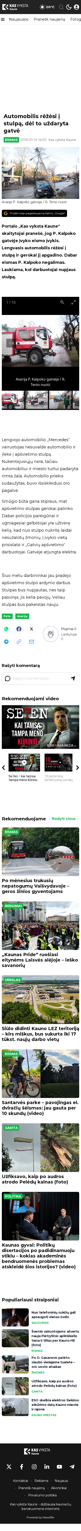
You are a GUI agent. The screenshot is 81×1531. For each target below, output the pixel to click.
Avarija (22, 616)
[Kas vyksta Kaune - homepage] (19, 7)
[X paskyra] (9, 1466)
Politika (13, 1196)
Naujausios (18, 19)
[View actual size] (62, 302)
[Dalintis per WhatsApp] (6, 628)
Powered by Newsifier (40, 1517)
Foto (7, 616)
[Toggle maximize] (73, 302)
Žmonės (38, 1372)
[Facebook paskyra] (21, 1466)
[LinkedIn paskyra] (47, 1466)
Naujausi (61, 1481)
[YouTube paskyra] (59, 1466)
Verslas (12, 980)
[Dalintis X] (31, 628)
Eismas (11, 140)
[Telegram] (6, 641)
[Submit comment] (73, 678)
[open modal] (76, 7)
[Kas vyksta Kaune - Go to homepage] (40, 1451)
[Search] (61, 7)
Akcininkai (59, 1488)
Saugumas (40, 1322)
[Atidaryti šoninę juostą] (2, 19)
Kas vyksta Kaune (62, 140)
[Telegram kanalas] (72, 1466)
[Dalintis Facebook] (18, 628)
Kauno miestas (44, 1415)
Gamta (11, 1128)
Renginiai (13, 906)
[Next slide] (70, 343)
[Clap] (50, 634)
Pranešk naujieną (49, 19)
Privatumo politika (42, 1495)
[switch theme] (69, 7)
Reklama (41, 1481)
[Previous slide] (11, 343)
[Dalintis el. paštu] (31, 641)
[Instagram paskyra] (34, 1466)
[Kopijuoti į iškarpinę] (18, 641)
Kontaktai (20, 1481)
